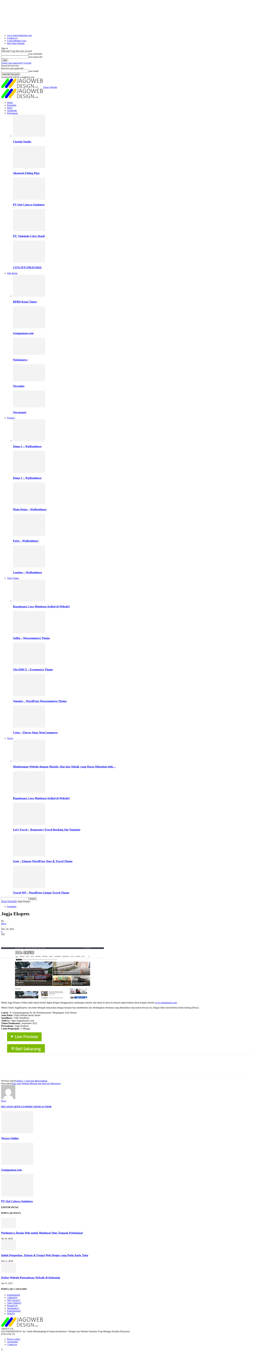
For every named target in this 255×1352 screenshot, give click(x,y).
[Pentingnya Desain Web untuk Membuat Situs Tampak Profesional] (8, 1227)
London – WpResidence (27, 572)
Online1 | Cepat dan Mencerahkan (31, 1081)
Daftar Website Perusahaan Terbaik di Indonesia (30, 1277)
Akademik (12, 110)
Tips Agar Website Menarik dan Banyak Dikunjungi (36, 1083)
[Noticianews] (29, 354)
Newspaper (19, 412)
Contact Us (12, 38)
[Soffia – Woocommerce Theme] (29, 632)
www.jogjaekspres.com (166, 1002)
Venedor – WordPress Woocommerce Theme (40, 701)
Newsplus (18, 386)
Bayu (3, 923)
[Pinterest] (27, 939)
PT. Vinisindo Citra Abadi (29, 236)
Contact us (12, 1344)
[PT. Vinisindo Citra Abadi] (29, 230)
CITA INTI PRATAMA (27, 267)
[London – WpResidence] (29, 566)
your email (33, 71)
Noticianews (20, 359)
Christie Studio (22, 141)
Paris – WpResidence (25, 540)
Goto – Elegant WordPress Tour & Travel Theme (42, 861)
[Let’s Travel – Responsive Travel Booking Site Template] (29, 824)
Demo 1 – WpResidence (27, 477)
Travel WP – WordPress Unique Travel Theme (41, 892)
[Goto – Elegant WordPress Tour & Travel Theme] (29, 855)
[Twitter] (17, 939)
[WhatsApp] (38, 939)
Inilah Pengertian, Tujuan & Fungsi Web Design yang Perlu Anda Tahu (44, 1255)
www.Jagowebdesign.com (19, 35)
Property (11, 418)
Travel (10, 738)
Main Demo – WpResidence (29, 509)
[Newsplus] (29, 380)
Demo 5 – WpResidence (27, 446)
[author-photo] (8, 1098)
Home (10, 102)
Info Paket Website (16, 43)
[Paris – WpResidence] (29, 535)
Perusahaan (12, 113)
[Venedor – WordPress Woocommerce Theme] (29, 695)
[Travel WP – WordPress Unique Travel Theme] (29, 887)
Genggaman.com (23, 333)
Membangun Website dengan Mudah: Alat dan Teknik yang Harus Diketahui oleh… (64, 766)
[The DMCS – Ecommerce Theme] (29, 663)
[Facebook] (6, 939)
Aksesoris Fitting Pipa (26, 173)
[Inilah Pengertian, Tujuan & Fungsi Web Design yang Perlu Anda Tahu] (8, 1249)
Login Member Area (16, 40)
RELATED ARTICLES (13, 1106)
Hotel (9, 108)
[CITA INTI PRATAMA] (29, 262)
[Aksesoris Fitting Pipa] (29, 167)
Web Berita (12, 273)
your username (35, 54)
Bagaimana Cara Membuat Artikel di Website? (41, 606)
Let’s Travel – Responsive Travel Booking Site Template (46, 829)
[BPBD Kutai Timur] (29, 296)
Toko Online (13, 578)
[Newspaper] (29, 406)
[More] (49, 939)
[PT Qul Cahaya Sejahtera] (29, 199)
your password (35, 57)
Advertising (12, 1341)
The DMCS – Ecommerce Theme (33, 669)
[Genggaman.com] (29, 327)
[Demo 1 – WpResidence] (29, 472)
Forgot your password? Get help (16, 63)
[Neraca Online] (17, 1132)
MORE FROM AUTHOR (39, 1106)
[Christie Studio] (29, 136)
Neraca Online (10, 1138)
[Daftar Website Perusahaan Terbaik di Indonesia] (8, 1272)
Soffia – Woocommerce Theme (31, 638)
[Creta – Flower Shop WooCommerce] (29, 727)
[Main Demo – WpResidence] (29, 503)
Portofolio (11, 105)
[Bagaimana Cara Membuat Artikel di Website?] (29, 601)
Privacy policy (14, 1339)
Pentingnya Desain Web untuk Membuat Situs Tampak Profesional (42, 1232)
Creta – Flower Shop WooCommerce (35, 732)
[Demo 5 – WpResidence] (29, 440)
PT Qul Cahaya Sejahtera (29, 204)
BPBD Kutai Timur (25, 301)
